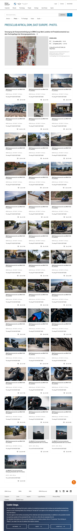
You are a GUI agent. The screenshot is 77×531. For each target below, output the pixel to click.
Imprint (28, 496)
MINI (30, 491)
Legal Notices (41, 496)
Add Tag (62, 14)
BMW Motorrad (43, 491)
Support (7, 496)
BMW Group (8, 491)
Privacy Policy (56, 496)
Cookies (7, 499)
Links (17, 496)
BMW (20, 491)
